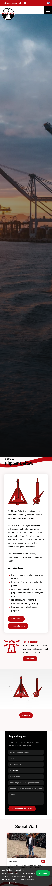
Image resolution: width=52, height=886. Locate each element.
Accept (44, 873)
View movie (17, 619)
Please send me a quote (23, 809)
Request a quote (19, 626)
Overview (26, 715)
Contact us (30, 659)
